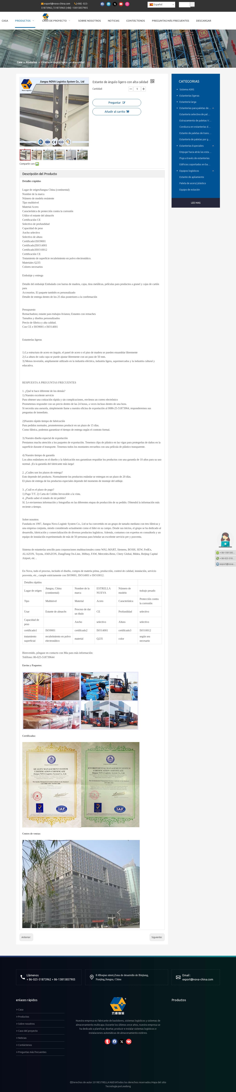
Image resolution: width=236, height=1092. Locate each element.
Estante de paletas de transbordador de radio (197, 133)
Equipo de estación (190, 189)
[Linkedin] (108, 4)
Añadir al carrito (115, 111)
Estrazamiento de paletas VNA (196, 120)
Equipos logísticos (189, 170)
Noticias (22, 1038)
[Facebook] (102, 4)
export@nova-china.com (57, 3)
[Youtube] (121, 4)
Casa (20, 1009)
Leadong (126, 1086)
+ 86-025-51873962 (228, 558)
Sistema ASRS (187, 89)
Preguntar (114, 102)
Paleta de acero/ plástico (193, 183)
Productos (23, 1016)
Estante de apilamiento (192, 177)
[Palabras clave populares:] (192, 4)
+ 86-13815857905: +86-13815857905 (228, 553)
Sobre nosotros (26, 1023)
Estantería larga (188, 102)
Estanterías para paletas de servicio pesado (197, 108)
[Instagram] (127, 4)
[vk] (128, 1041)
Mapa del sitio (158, 1082)
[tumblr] (107, 1041)
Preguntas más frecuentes (32, 1052)
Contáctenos (25, 1045)
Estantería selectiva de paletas (196, 114)
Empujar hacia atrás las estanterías (197, 152)
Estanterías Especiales (192, 145)
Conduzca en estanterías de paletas (197, 126)
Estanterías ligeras (189, 95)
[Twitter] (115, 4)
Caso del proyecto (28, 1030)
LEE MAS (196, 202)
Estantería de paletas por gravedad (197, 139)
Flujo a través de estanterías (195, 158)
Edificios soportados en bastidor (197, 164)
